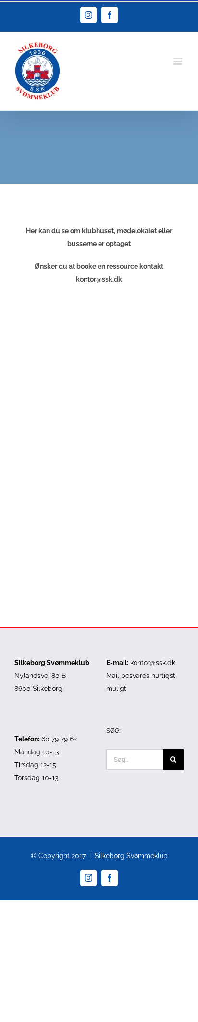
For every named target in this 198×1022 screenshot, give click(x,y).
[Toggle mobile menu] (178, 61)
